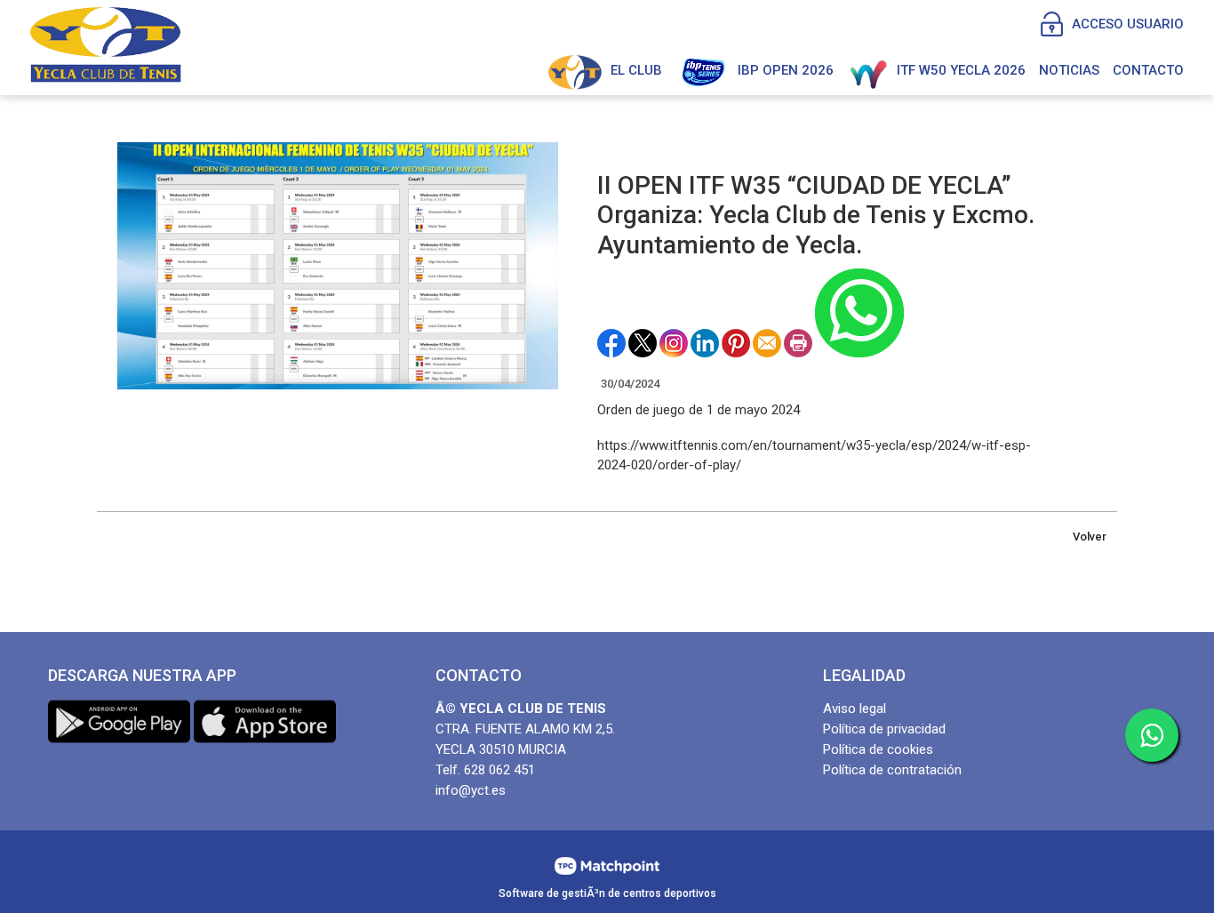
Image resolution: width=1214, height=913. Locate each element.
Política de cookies (878, 749)
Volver (1089, 536)
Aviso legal (854, 709)
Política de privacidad (884, 729)
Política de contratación (892, 770)
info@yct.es (470, 790)
